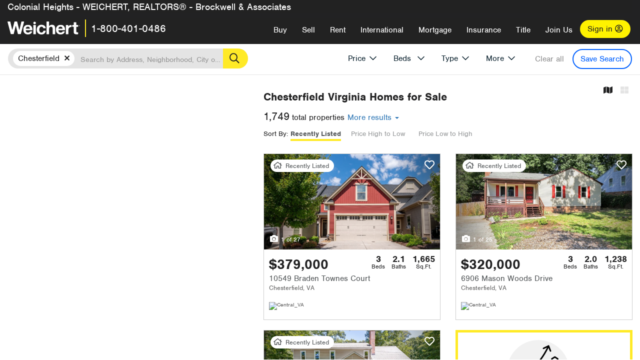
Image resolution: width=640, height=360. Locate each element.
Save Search (602, 59)
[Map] (608, 90)
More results (371, 117)
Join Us (559, 30)
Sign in (601, 29)
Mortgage (435, 30)
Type (450, 59)
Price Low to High (445, 134)
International (382, 30)
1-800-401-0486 (128, 28)
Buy (280, 30)
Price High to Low (378, 134)
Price (357, 59)
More (495, 59)
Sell (308, 30)
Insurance (483, 30)
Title (523, 30)
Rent (338, 30)
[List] (624, 90)
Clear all (549, 59)
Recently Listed (315, 134)
